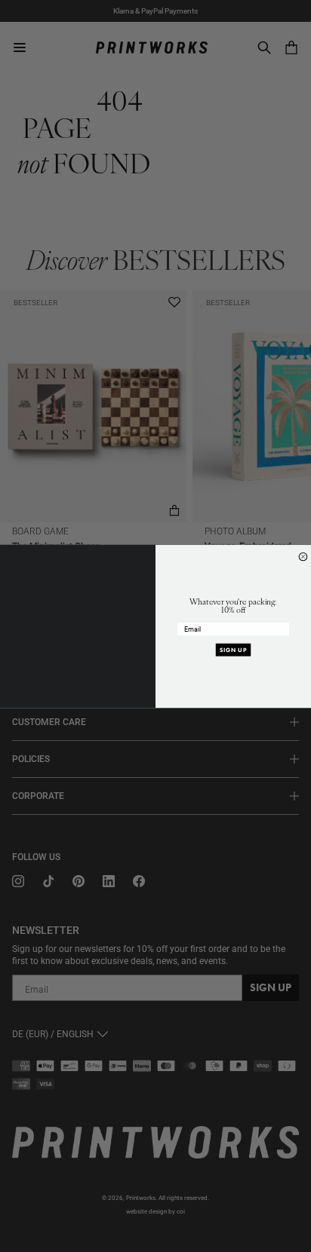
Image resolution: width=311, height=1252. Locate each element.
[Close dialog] (303, 557)
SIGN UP (233, 650)
